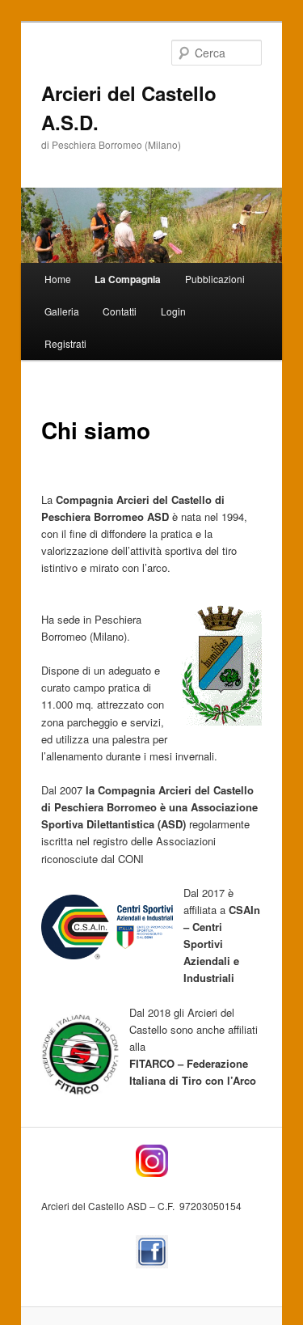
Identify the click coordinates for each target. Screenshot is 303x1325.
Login (173, 311)
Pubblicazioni (215, 279)
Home (57, 279)
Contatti (120, 311)
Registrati (65, 343)
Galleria (61, 311)
